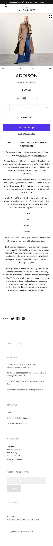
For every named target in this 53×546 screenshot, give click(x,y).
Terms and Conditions (15, 456)
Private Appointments (15, 450)
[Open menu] (47, 5)
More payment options (26, 134)
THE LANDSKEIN (28, 82)
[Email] (14, 510)
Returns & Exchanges (15, 459)
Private (12, 365)
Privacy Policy (12, 453)
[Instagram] (9, 510)
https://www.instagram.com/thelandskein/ (23, 520)
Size (16, 99)
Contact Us (11, 446)
